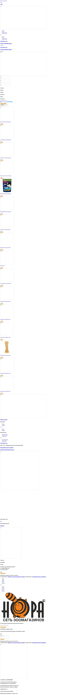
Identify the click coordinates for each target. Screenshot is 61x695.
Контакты (3, 424)
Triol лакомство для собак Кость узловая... (5, 391)
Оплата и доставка (4, 33)
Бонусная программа (5, 434)
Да (0, 521)
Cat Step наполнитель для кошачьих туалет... (5, 283)
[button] (25, 427)
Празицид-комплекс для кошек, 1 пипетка (5, 247)
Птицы (3, 580)
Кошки (3, 579)
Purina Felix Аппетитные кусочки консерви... (5, 193)
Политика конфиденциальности (7, 449)
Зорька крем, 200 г (2, 265)
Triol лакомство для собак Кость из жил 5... (5, 355)
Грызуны (3, 581)
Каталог (3, 30)
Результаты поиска (3, 627)
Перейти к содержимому (3, 0)
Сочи (1, 4)
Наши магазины (3, 419)
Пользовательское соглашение (6, 447)
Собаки (3, 578)
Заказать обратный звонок (6, 43)
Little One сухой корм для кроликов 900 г (5, 229)
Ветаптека (3, 583)
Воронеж (2, 525)
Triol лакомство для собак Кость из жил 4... (5, 337)
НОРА (1, 2)
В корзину (1, 124)
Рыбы (3, 582)
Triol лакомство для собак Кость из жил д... (5, 301)
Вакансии (3, 425)
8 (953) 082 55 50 (3, 41)
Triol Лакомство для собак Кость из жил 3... (5, 319)
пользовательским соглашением (39, 576)
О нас (3, 423)
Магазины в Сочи (4, 32)
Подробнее (1, 250)
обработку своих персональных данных (16, 576)
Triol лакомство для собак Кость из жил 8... (5, 373)
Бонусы (3, 31)
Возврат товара (4, 436)
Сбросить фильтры (3, 103)
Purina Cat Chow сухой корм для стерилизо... (5, 175)
